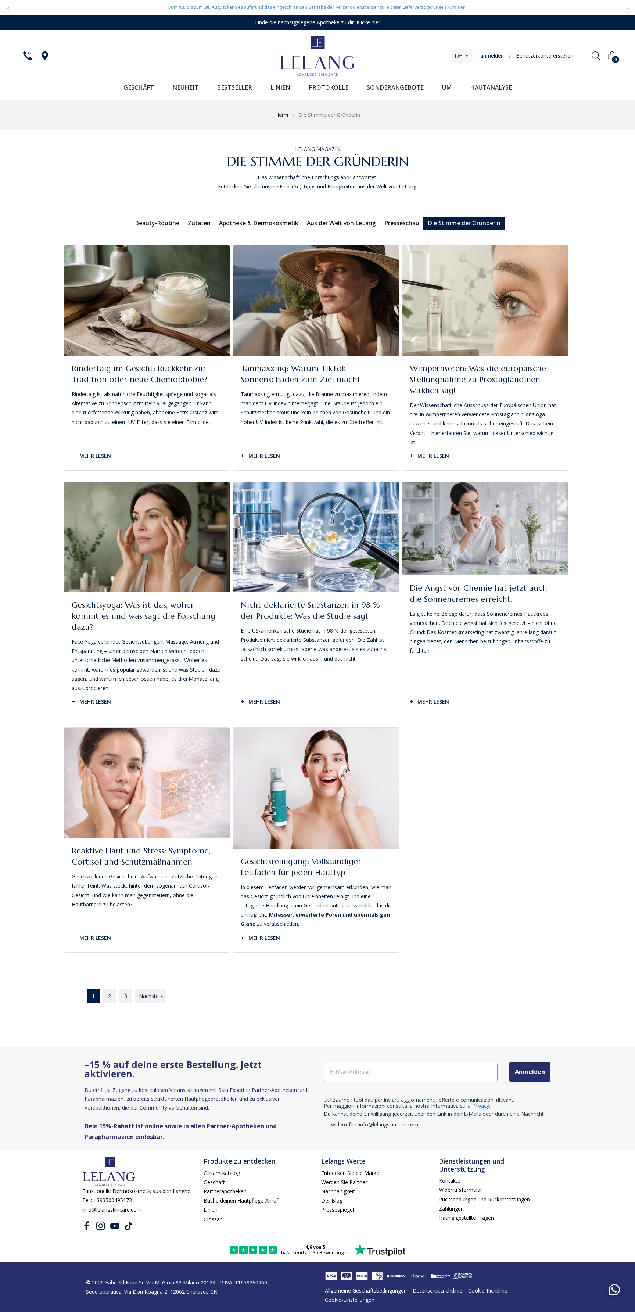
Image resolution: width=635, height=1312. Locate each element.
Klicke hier (368, 22)
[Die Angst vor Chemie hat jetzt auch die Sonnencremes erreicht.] (485, 528)
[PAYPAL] (362, 1276)
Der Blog (331, 1200)
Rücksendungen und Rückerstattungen (484, 1199)
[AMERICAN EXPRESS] (377, 1276)
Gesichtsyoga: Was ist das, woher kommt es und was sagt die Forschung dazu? (143, 616)
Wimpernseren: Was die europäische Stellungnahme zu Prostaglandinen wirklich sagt (478, 379)
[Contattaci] (27, 56)
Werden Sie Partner (344, 1182)
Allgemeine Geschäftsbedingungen (366, 1290)
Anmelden (530, 1072)
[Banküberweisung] (462, 1276)
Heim (281, 114)
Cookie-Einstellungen (349, 1299)
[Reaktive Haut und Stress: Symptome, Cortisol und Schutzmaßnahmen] (147, 783)
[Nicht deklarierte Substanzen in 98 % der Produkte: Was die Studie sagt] (316, 537)
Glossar (213, 1219)
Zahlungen (451, 1208)
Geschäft (214, 1182)
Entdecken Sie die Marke (350, 1172)
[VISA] (331, 1276)
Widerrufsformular (460, 1189)
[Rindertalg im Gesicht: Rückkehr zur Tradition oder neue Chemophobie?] (147, 300)
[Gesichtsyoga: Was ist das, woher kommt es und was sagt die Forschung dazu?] (147, 537)
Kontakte (449, 1180)
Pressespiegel (337, 1209)
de (459, 56)
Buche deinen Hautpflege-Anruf (241, 1200)
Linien (211, 1209)
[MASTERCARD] (346, 1276)
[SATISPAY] (396, 1276)
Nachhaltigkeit (338, 1191)
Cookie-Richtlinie (487, 1290)
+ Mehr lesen (91, 455)
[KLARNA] (418, 1276)
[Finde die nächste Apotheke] (44, 56)
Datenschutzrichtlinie (437, 1290)
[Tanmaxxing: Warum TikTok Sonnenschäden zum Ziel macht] (316, 300)
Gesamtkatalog (222, 1172)
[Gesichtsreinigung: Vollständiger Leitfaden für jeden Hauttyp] (316, 788)
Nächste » (151, 995)
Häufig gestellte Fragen (466, 1217)
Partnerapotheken (225, 1191)
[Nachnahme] (440, 1276)
